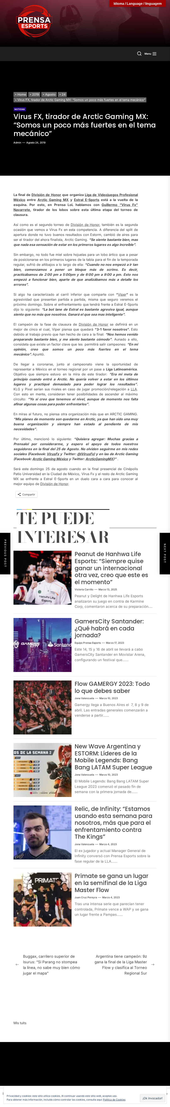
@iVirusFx (85, 454)
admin (17, 142)
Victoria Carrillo (84, 589)
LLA (134, 389)
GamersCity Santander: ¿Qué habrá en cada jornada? (109, 628)
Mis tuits (19, 1023)
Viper (122, 294)
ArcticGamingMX (99, 459)
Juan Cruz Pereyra (86, 897)
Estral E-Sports (86, 200)
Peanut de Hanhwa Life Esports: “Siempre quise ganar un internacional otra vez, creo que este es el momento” (111, 568)
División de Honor (46, 195)
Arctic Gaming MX (53, 200)
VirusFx (53, 454)
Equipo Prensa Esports (88, 642)
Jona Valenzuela (84, 698)
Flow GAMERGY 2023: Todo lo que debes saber (112, 687)
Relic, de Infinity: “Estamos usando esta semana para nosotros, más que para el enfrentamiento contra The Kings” (113, 823)
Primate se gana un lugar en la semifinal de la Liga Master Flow (111, 883)
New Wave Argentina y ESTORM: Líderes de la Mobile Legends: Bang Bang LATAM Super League (113, 756)
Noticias (20, 109)
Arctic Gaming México (50, 459)
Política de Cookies (114, 1099)
